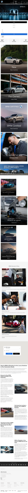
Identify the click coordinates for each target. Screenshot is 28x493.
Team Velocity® (21, 490)
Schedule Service (4, 290)
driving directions (14, 372)
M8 (21, 464)
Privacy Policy (6, 490)
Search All (14, 27)
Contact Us (16, 353)
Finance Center (9, 486)
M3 (14, 464)
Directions (22, 485)
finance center (3, 427)
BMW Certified (2, 486)
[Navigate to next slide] (27, 169)
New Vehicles (2, 484)
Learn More (3, 314)
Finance (8, 482)
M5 (18, 464)
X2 (25, 464)
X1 (23, 464)
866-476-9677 (7, 350)
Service (15, 482)
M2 (11, 464)
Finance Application (9, 484)
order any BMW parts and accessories (20, 455)
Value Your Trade (9, 485)
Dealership (22, 482)
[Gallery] (14, 169)
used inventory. (23, 412)
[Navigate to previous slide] (0, 169)
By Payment (14, 25)
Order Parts (15, 486)
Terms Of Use (10, 490)
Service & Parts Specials (16, 485)
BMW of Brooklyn (2, 490)
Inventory (2, 482)
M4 (16, 464)
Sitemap (13, 490)
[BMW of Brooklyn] (5, 1)
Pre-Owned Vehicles (3, 485)
